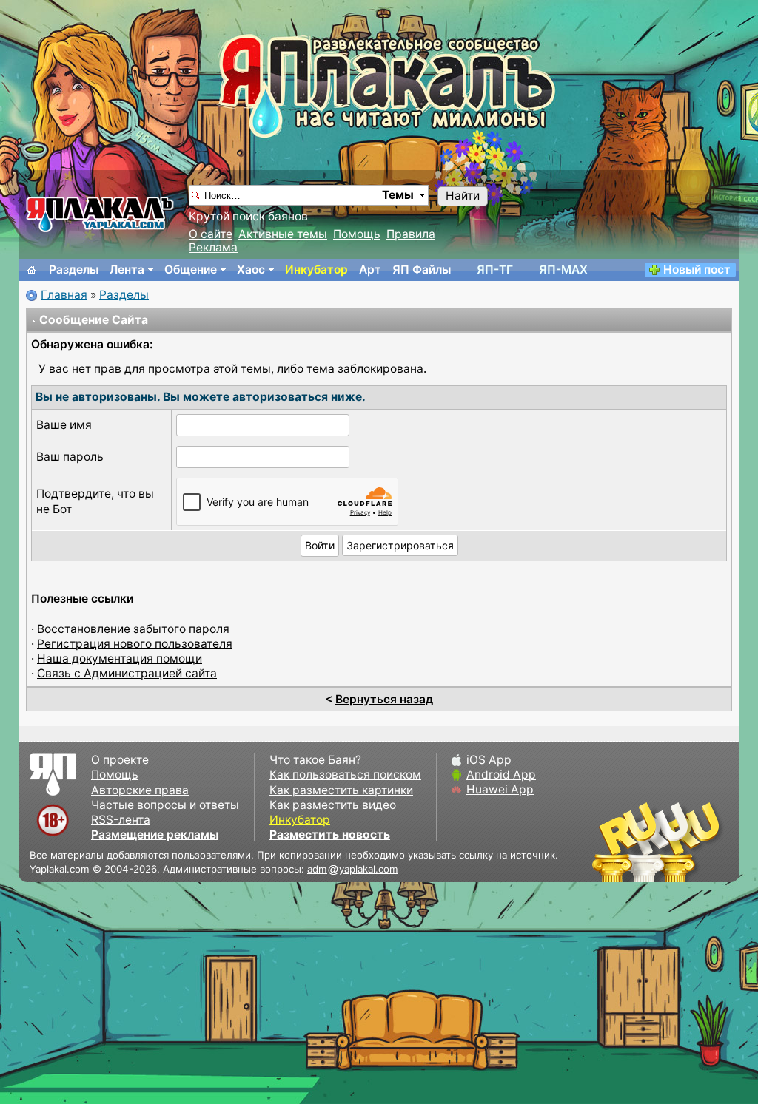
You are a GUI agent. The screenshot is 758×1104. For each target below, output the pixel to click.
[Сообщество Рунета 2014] (702, 841)
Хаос (251, 270)
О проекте (120, 760)
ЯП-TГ (495, 270)
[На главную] (31, 270)
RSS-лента (120, 820)
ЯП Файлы (421, 270)
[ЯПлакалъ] (100, 213)
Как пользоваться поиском (345, 775)
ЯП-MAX (563, 270)
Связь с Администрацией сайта (127, 673)
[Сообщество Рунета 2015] (658, 841)
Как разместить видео (332, 805)
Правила (410, 234)
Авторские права (140, 790)
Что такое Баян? (315, 760)
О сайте (210, 234)
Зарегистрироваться (400, 545)
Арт (370, 270)
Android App (501, 775)
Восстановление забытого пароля (133, 629)
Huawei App (500, 789)
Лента (127, 270)
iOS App (489, 760)
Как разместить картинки (341, 790)
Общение (190, 270)
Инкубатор (316, 270)
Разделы (73, 270)
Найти (463, 196)
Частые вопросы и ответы (165, 805)
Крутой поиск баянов (248, 216)
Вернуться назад (384, 699)
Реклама (213, 247)
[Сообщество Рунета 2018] (613, 841)
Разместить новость (329, 834)
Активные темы (282, 234)
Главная (64, 295)
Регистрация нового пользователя (134, 644)
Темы (398, 195)
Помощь (356, 234)
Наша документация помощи (119, 658)
